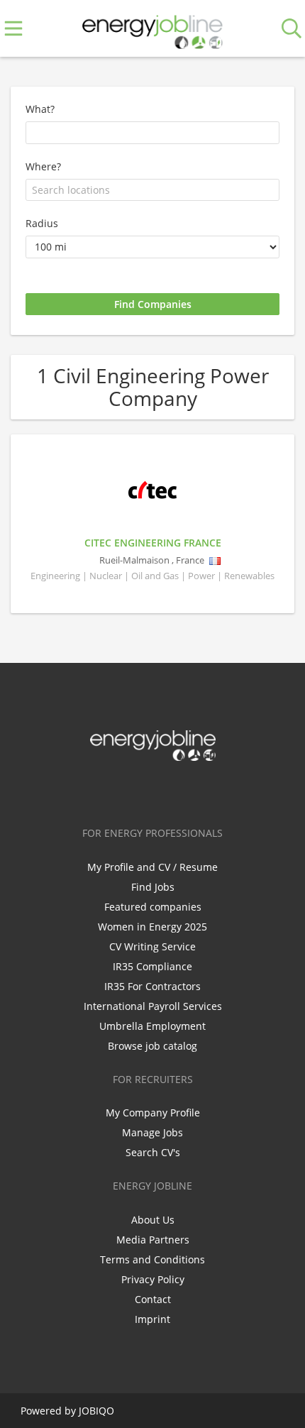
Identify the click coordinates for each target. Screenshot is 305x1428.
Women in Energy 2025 (152, 926)
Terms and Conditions (152, 1259)
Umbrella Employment (152, 1026)
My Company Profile (153, 1112)
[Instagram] (178, 790)
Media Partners (152, 1239)
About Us (152, 1219)
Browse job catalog (152, 1046)
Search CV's (153, 1152)
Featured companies (152, 906)
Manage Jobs (152, 1132)
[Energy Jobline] (152, 28)
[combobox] (152, 190)
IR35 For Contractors (152, 986)
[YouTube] (199, 790)
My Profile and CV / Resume (152, 867)
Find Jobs (152, 887)
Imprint (152, 1319)
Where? (43, 166)
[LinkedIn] (155, 790)
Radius (42, 223)
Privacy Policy (152, 1279)
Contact (153, 1299)
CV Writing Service (152, 946)
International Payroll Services (153, 1006)
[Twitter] (131, 790)
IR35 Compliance (152, 966)
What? (40, 109)
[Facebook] (108, 790)
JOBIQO (96, 1410)
